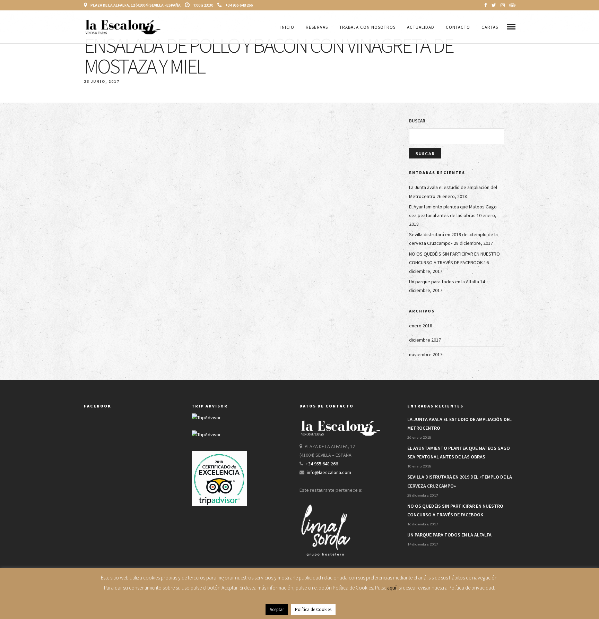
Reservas (317, 27)
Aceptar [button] (277, 609)
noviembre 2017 (425, 354)
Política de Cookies (313, 609)
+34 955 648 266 (239, 5)
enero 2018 (420, 326)
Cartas (489, 27)
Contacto (458, 27)
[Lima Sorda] (325, 564)
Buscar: (417, 121)
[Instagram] (503, 5)
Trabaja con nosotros (367, 27)
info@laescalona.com (329, 472)
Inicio (287, 27)
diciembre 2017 (425, 340)
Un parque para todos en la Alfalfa (444, 281)
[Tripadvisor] (512, 5)
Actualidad (420, 27)
